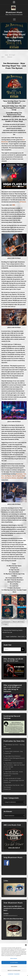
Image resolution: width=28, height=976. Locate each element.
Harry (6, 55)
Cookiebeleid (10, 973)
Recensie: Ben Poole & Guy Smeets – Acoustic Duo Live (13, 631)
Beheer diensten (13, 958)
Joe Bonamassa (6, 621)
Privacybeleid (16, 973)
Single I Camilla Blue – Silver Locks (15, 636)
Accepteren (14, 962)
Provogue (5, 624)
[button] (26, 945)
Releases (9, 57)
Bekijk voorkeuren (14, 970)
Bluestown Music (14, 12)
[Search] (22, 649)
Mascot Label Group (18, 621)
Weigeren (14, 966)
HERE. (13, 205)
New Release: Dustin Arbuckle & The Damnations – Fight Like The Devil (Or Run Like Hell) (14, 765)
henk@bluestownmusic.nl (10, 915)
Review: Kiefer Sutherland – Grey (14, 751)
